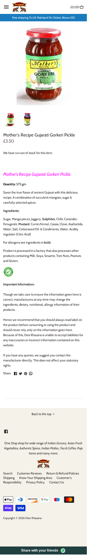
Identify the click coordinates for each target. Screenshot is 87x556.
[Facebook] (6, 431)
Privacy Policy (35, 482)
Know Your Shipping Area (35, 478)
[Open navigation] (6, 7)
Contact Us (56, 482)
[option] (10, 119)
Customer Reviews (29, 473)
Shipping (9, 478)
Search (7, 473)
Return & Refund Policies (62, 473)
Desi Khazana (33, 518)
